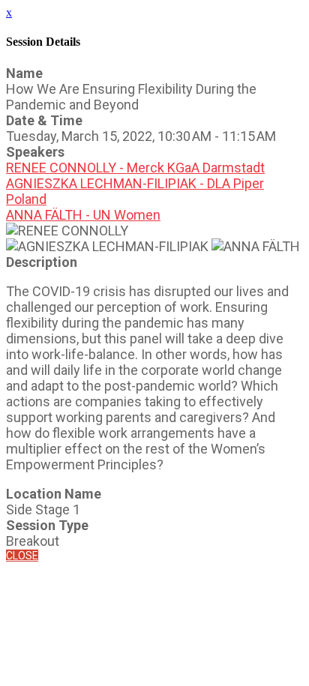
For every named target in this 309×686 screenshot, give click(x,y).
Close (22, 556)
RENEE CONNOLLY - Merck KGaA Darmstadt (135, 167)
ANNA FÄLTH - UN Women (83, 215)
